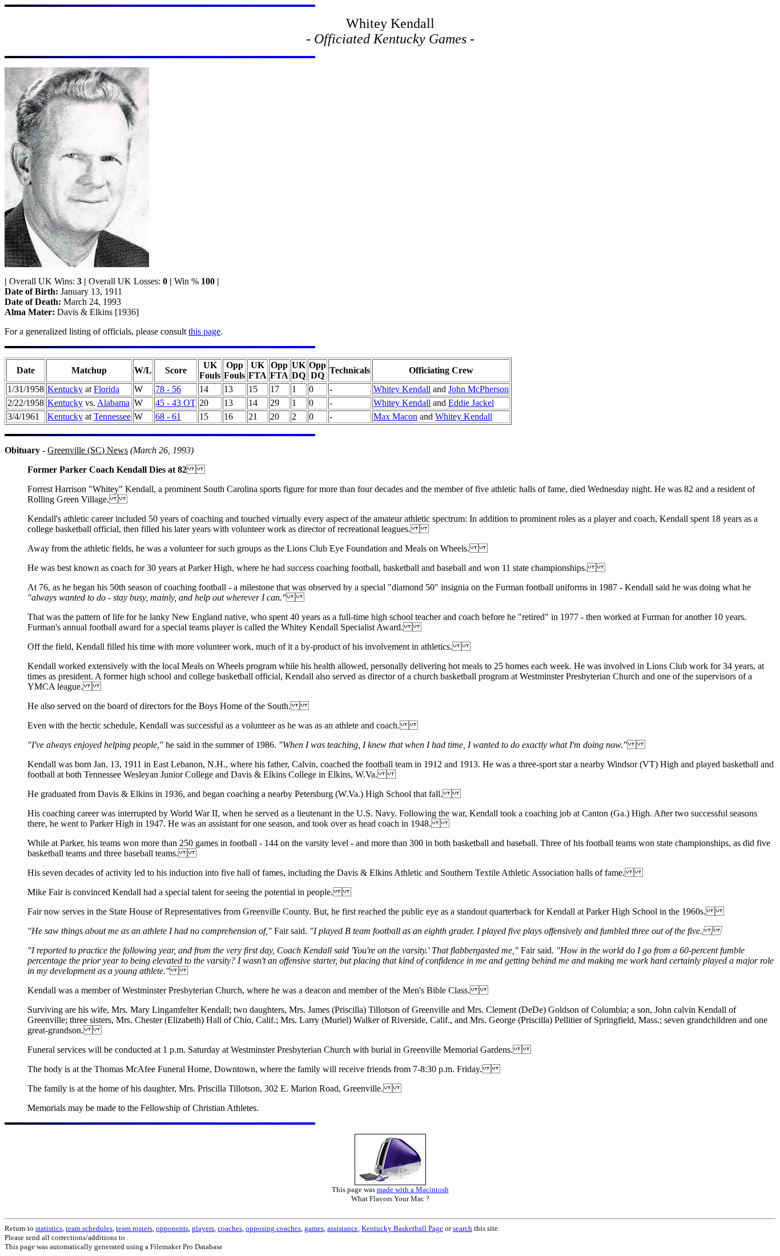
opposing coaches (273, 1228)
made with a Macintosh (413, 1189)
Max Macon (395, 416)
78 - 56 (168, 389)
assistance (342, 1228)
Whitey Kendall (402, 389)
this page (204, 331)
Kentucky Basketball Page (402, 1228)
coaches (230, 1228)
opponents (172, 1228)
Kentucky (65, 389)
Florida (106, 389)
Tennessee (112, 416)
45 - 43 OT (175, 403)
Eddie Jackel (471, 403)
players (203, 1228)
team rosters (134, 1228)
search (462, 1228)
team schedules (89, 1228)
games (314, 1228)
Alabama (113, 403)
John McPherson (478, 389)
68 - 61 (168, 416)
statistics (48, 1228)
